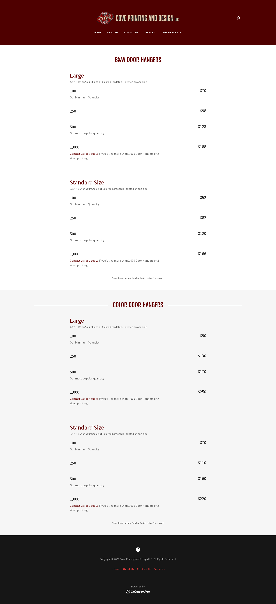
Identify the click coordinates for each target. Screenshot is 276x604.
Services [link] (149, 32)
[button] (238, 18)
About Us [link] (112, 32)
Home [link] (97, 32)
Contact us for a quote (84, 153)
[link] (138, 18)
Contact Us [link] (131, 32)
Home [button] (115, 569)
